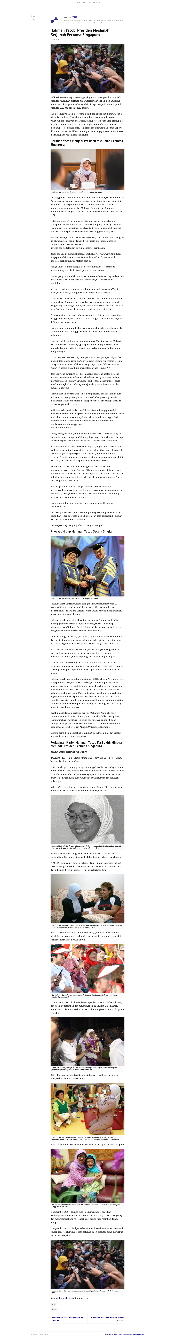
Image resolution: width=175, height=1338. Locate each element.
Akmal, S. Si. (70, 18)
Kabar (53, 1304)
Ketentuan (86, 3)
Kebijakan (96, 3)
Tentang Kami (109, 1334)
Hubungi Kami (118, 1334)
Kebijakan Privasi (127, 1334)
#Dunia (54, 1310)
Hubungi (77, 3)
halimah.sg (64, 1298)
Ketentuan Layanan (138, 1334)
